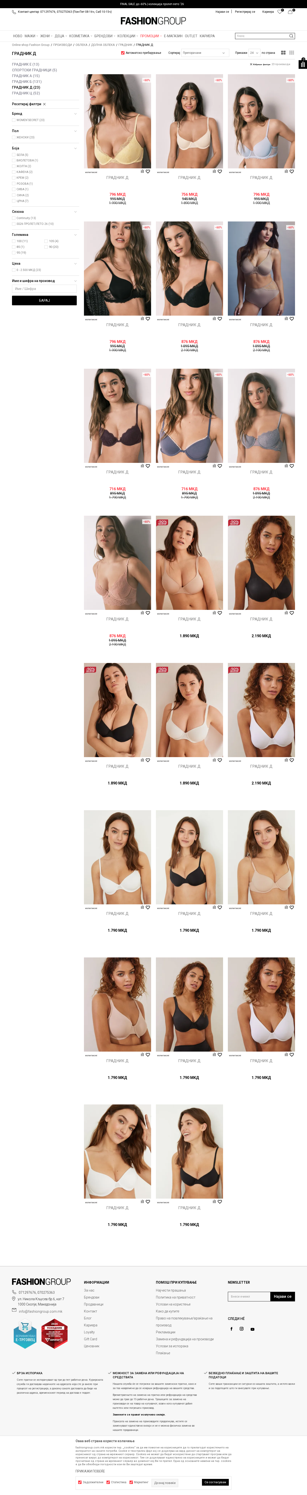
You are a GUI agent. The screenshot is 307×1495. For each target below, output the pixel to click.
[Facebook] (231, 1329)
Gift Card (90, 1339)
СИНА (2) (23, 195)
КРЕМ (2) (23, 177)
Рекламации (165, 1332)
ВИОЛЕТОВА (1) (27, 160)
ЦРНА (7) (23, 201)
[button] (265, 36)
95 (21, 252)
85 (20, 247)
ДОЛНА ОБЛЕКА (103, 45)
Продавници (93, 1304)
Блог (88, 1318)
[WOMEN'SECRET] (91, 172)
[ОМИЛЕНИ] (279, 13)
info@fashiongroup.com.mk (40, 1311)
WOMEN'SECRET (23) (31, 120)
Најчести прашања (171, 1290)
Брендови (91, 1297)
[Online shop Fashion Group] (153, 21)
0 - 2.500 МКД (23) (29, 270)
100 (22, 241)
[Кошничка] (291, 13)
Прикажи (241, 53)
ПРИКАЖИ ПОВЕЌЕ (90, 1471)
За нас (89, 1290)
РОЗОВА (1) (25, 183)
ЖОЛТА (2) (24, 166)
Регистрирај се (245, 11)
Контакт (90, 1311)
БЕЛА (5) (22, 155)
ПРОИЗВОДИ (62, 45)
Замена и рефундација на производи (185, 1339)
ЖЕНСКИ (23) (26, 137)
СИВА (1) (23, 189)
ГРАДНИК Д (26, 87)
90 (54, 247)
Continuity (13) (26, 218)
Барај (44, 300)
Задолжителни (93, 1482)
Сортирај (174, 53)
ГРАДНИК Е (25, 64)
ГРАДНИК (125, 45)
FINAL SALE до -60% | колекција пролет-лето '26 (152, 4)
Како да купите (167, 1311)
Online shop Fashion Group (31, 45)
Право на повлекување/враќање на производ (184, 1321)
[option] (153, 4)
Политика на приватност (175, 1297)
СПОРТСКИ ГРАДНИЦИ (34, 70)
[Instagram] (241, 1329)
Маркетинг (141, 1482)
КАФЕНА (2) (25, 172)
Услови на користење (173, 1304)
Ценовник (91, 1346)
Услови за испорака (172, 1346)
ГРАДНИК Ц (26, 93)
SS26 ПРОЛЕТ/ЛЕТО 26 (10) (35, 224)
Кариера (90, 1325)
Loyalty (89, 1332)
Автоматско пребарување (143, 53)
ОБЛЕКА (82, 45)
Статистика (118, 1482)
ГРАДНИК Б (27, 82)
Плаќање (163, 1353)
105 (54, 241)
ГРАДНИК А (26, 76)
